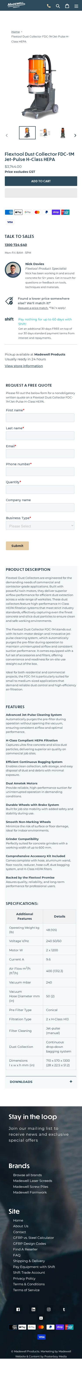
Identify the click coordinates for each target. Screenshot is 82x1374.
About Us (20, 1226)
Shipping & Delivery (29, 1261)
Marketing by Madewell (56, 1351)
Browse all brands (27, 1175)
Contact (19, 1232)
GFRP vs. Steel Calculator (33, 1238)
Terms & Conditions (29, 1284)
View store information (24, 366)
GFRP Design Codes (29, 1243)
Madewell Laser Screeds (32, 1181)
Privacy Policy (24, 1278)
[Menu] (76, 5)
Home (15, 31)
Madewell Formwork (30, 1192)
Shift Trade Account (29, 1272)
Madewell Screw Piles (30, 1187)
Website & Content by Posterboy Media (41, 1356)
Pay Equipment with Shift (34, 1267)
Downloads (21, 1082)
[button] (41, 193)
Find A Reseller (25, 1249)
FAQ (17, 1255)
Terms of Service (26, 1290)
